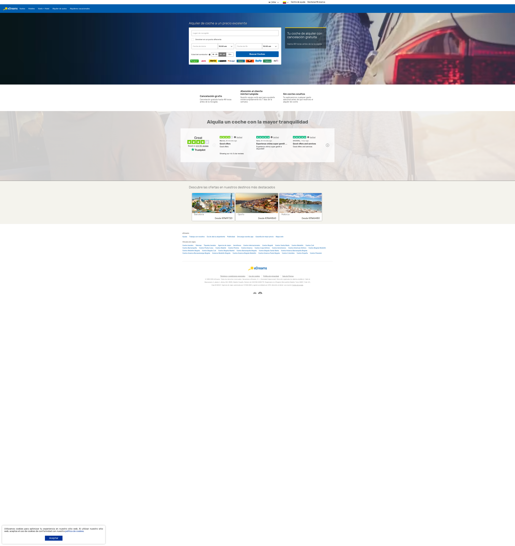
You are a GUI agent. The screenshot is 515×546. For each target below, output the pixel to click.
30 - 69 (222, 54)
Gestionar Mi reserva (316, 2)
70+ (229, 54)
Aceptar (53, 538)
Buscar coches (257, 54)
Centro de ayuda (298, 2)
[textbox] (235, 33)
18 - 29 (214, 54)
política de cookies (74, 531)
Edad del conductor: (199, 54)
